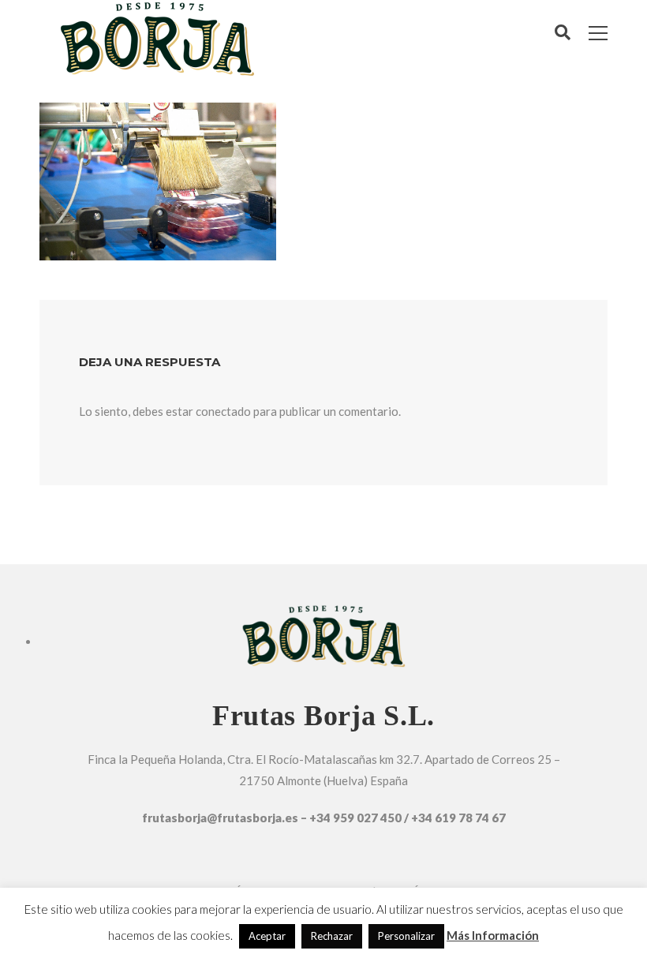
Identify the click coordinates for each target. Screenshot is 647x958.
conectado (223, 411)
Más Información (493, 935)
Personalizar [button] (406, 936)
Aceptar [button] (267, 936)
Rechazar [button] (332, 936)
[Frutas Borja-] (157, 36)
